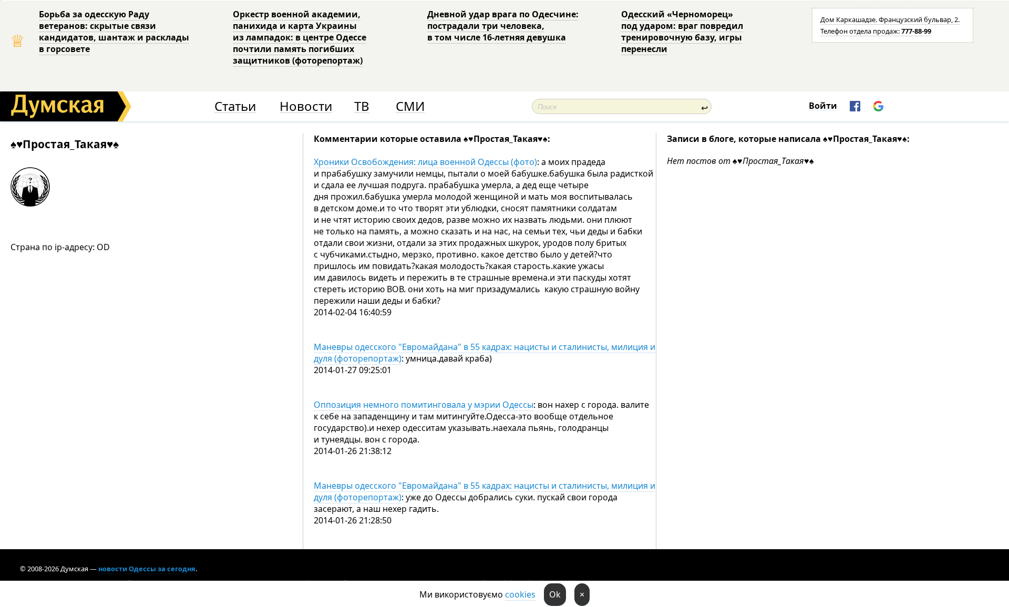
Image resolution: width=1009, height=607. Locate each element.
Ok (555, 594)
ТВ (361, 106)
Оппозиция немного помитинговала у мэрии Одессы (423, 404)
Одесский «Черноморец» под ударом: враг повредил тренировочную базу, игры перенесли (682, 31)
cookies (520, 594)
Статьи (235, 106)
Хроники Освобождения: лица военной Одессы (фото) (425, 162)
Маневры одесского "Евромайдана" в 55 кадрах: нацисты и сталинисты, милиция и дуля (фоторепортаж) (484, 352)
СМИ (410, 106)
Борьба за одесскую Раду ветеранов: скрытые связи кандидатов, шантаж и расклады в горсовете (114, 31)
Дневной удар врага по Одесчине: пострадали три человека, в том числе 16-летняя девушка (503, 25)
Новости (306, 106)
